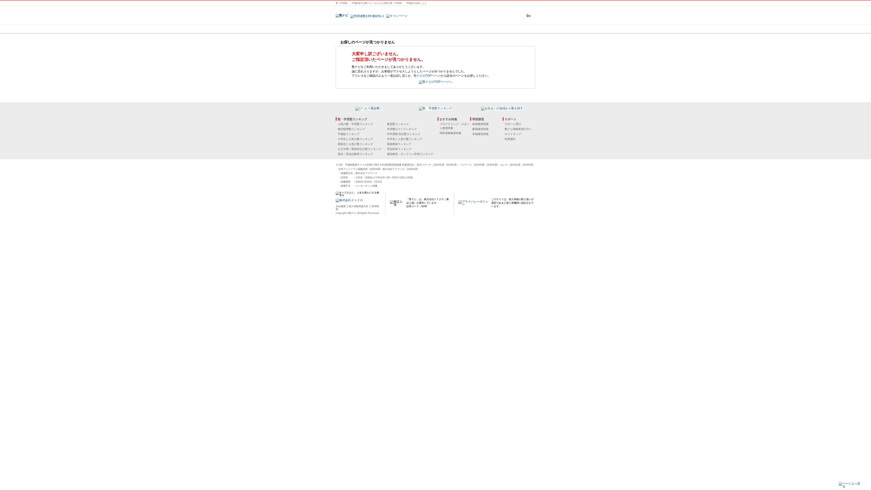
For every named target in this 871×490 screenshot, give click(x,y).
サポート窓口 (513, 124)
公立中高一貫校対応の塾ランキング (359, 149)
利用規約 (510, 139)
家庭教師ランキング (399, 144)
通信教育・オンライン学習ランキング (410, 154)
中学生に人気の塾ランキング (404, 139)
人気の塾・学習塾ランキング (355, 124)
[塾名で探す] (385, 28)
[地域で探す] (352, 28)
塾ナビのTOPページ (427, 75)
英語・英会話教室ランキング (355, 154)
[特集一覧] (484, 28)
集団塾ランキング (398, 124)
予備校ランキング (349, 134)
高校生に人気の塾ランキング (355, 144)
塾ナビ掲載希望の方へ (518, 129)
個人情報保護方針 (359, 206)
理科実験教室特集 (450, 133)
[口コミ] (451, 28)
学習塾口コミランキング (402, 129)
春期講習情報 (480, 124)
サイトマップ (513, 134)
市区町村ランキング (399, 149)
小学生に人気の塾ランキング (355, 139)
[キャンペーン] (518, 28)
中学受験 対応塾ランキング (403, 134)
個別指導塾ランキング (351, 129)
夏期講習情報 (480, 129)
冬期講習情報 (480, 134)
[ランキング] (418, 28)
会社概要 (341, 206)
